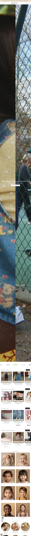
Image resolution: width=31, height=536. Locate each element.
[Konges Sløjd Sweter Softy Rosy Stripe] (18, 437)
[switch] (2, 521)
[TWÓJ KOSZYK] (29, 3)
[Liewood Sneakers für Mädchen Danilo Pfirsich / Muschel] (20, 425)
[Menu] (3, 516)
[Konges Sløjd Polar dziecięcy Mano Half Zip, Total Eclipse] (6, 377)
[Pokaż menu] (1, 3)
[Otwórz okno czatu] (1, 534)
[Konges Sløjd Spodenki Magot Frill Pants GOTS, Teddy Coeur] (18, 377)
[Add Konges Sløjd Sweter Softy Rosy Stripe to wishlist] (22, 432)
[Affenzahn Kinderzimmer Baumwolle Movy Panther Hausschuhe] (29, 425)
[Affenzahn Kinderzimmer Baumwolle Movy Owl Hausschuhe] (27, 425)
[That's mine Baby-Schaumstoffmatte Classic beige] (7, 446)
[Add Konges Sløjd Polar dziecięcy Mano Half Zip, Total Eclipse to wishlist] (11, 372)
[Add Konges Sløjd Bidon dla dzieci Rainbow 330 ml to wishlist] (11, 410)
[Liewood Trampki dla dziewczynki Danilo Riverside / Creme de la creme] (18, 415)
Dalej (29, 377)
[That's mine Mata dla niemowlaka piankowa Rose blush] (6, 437)
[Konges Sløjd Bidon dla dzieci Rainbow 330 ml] (6, 415)
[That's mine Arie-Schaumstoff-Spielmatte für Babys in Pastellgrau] (5, 446)
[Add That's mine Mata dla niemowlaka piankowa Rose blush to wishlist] (11, 432)
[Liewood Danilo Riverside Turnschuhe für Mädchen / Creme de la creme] (16, 425)
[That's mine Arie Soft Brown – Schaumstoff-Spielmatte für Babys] (4, 446)
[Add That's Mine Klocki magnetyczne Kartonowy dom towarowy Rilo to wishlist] (11, 391)
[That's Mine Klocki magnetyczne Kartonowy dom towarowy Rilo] (6, 396)
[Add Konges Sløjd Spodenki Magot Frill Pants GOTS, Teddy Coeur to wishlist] (22, 372)
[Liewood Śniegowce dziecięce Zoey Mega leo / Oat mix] (18, 396)
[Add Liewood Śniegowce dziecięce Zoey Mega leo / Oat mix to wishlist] (22, 391)
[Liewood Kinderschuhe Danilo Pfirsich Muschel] (18, 425)
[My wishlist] (27, 3)
